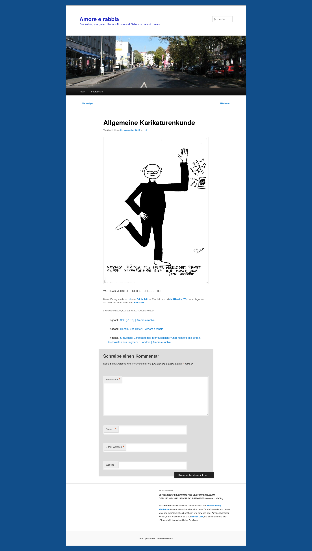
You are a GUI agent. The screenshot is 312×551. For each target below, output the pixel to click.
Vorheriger (86, 103)
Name (111, 429)
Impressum (97, 91)
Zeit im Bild (142, 299)
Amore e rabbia (99, 19)
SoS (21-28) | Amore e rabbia (137, 320)
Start (82, 91)
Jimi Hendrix (175, 299)
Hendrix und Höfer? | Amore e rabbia (141, 329)
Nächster (226, 103)
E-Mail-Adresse (115, 447)
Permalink (139, 302)
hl (146, 130)
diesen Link (197, 516)
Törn (185, 299)
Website (110, 464)
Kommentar (113, 379)
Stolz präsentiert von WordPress (156, 538)
